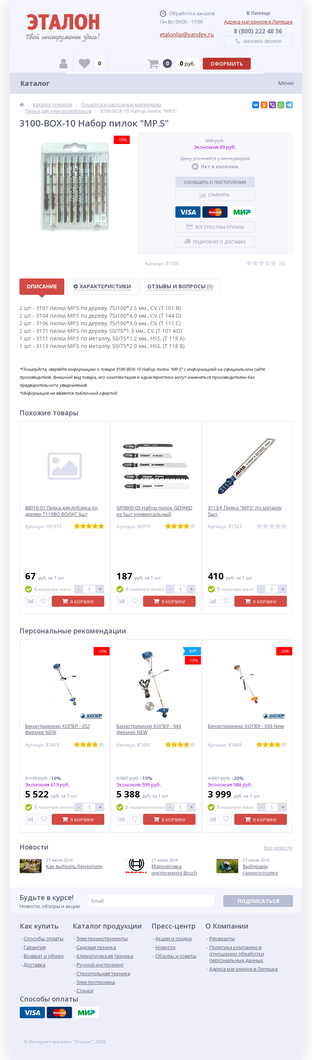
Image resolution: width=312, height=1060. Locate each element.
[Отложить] (43, 601)
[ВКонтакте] (255, 104)
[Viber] (272, 104)
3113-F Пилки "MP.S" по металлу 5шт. (245, 511)
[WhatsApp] (280, 104)
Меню (286, 83)
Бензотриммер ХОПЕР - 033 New (246, 726)
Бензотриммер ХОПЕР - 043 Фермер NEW (148, 729)
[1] (249, 263)
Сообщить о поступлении (215, 182)
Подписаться (258, 901)
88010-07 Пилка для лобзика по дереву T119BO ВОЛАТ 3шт (61, 511)
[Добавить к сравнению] (30, 601)
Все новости (278, 848)
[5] (274, 263)
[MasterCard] (215, 212)
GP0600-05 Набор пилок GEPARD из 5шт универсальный (154, 511)
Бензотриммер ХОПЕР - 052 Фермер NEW (57, 729)
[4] (267, 263)
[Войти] (63, 63)
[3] (261, 263)
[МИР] (242, 212)
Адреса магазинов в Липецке (258, 21)
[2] (255, 263)
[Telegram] (289, 104)
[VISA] (188, 212)
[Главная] (21, 104)
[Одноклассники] (264, 104)
